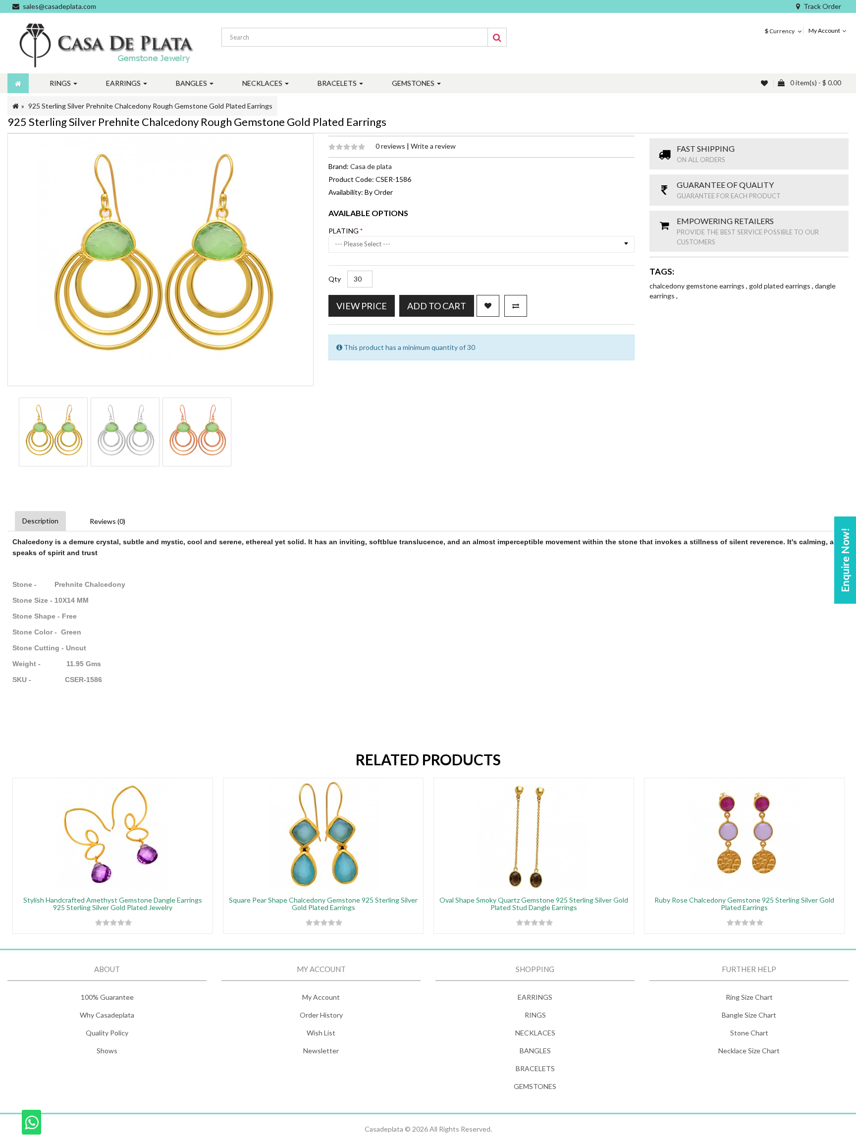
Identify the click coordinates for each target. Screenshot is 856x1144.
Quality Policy (107, 1033)
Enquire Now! (845, 560)
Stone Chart (749, 1033)
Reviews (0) (107, 521)
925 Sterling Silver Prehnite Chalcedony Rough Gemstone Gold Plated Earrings (150, 106)
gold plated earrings (780, 286)
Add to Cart (436, 305)
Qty (334, 279)
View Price (361, 305)
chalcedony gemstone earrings (697, 286)
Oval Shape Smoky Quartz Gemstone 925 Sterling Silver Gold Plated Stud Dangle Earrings (533, 904)
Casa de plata (371, 166)
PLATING (344, 231)
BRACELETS (535, 1068)
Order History (321, 1015)
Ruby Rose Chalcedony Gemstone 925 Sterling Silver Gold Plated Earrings (744, 904)
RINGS (535, 1015)
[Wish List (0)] (765, 83)
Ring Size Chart (749, 997)
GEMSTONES (535, 1086)
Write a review (433, 146)
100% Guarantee (107, 997)
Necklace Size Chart (749, 1050)
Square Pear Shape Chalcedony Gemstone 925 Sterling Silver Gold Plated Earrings (323, 904)
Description (40, 520)
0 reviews (391, 146)
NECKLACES (535, 1033)
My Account (321, 997)
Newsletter (321, 1050)
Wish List (321, 1033)
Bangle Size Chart (749, 1015)
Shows (107, 1050)
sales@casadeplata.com (59, 6)
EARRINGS (535, 997)
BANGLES (535, 1050)
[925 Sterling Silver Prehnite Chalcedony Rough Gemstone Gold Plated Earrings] (53, 432)
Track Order (822, 6)
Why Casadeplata (107, 1015)
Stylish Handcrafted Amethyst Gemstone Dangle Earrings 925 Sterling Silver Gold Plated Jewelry (112, 904)
